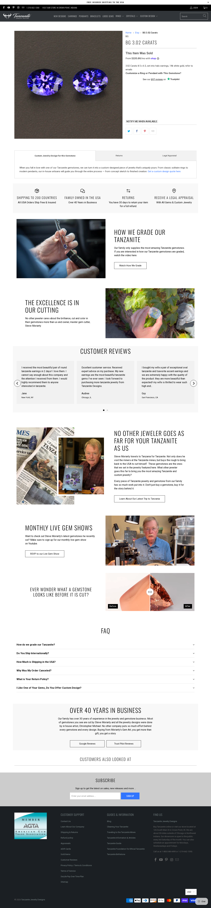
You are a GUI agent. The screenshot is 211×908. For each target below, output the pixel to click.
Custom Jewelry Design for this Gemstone (55, 156)
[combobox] (194, 16)
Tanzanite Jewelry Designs (165, 821)
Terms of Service (68, 871)
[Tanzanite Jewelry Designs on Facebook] (3, 7)
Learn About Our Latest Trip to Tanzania (139, 498)
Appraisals (65, 843)
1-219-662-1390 (33, 7)
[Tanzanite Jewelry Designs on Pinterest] (13, 7)
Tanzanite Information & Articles (121, 838)
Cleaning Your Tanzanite (117, 827)
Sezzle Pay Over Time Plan (72, 876)
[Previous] (17, 383)
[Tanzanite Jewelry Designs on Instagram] (18, 7)
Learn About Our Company (72, 827)
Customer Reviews (69, 860)
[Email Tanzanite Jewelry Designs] (23, 7)
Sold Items (65, 854)
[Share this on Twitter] (129, 131)
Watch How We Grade (130, 265)
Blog (109, 821)
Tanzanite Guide (114, 843)
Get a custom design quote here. (164, 171)
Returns (119, 155)
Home (128, 32)
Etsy (137, 32)
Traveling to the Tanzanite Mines (121, 832)
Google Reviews (87, 743)
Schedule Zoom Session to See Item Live (156, 85)
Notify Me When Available (142, 121)
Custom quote (172, 109)
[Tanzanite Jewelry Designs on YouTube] (8, 7)
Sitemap (64, 882)
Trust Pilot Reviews (123, 743)
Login (195, 7)
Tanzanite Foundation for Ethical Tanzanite (126, 849)
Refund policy (67, 838)
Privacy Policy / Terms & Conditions (76, 865)
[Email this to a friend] (153, 131)
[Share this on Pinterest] (145, 131)
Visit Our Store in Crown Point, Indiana (59, 7)
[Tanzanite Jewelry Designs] (17, 16)
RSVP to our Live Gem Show (44, 553)
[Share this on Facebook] (137, 131)
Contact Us (66, 821)
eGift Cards (66, 849)
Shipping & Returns (69, 832)
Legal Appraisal (169, 155)
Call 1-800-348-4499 (140, 109)
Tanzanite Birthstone (116, 854)
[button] (120, 16)
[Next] (193, 383)
